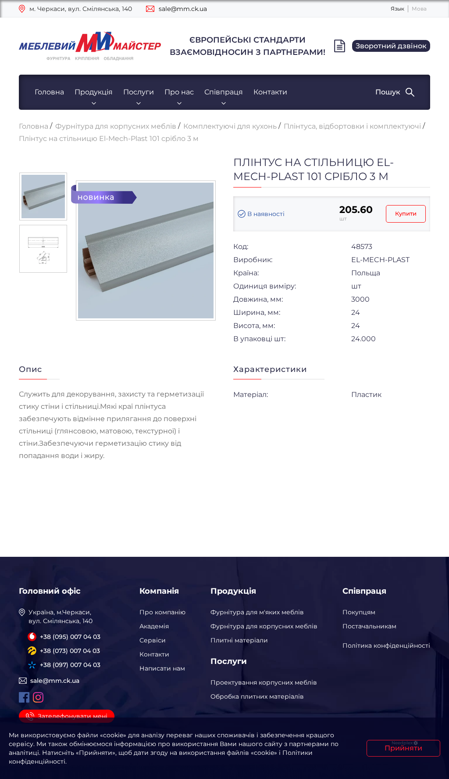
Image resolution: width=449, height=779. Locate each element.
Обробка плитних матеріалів (257, 696)
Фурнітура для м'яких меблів (257, 612)
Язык (397, 8)
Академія (154, 626)
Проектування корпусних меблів (263, 682)
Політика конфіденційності (386, 645)
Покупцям (358, 612)
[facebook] (24, 697)
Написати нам (162, 668)
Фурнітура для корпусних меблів (263, 626)
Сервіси (152, 640)
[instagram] (38, 697)
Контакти (270, 92)
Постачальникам (369, 626)
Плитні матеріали (239, 640)
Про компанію (162, 612)
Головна (49, 92)
